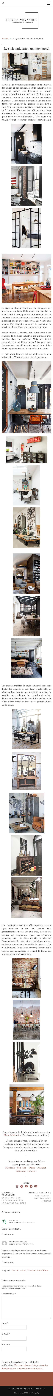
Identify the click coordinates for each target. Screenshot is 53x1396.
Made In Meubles (12, 1135)
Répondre (9, 1234)
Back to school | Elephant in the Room (30, 1270)
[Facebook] (31, 1186)
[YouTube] (26, 1186)
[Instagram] (17, 1186)
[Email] (35, 1186)
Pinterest (42, 1167)
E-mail (6, 1333)
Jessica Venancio (23, 1389)
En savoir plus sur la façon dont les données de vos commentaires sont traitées (25, 1367)
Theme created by (26, 1393)
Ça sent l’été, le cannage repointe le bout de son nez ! (14, 1198)
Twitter (32, 1167)
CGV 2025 (40, 1389)
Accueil (5, 38)
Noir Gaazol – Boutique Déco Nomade (40, 1197)
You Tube (21, 1167)
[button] (49, 3)
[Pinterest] (21, 1186)
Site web (6, 1344)
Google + (32, 1170)
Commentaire (9, 1293)
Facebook (10, 1167)
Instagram (21, 1170)
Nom (5, 1323)
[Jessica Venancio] (26, 21)
